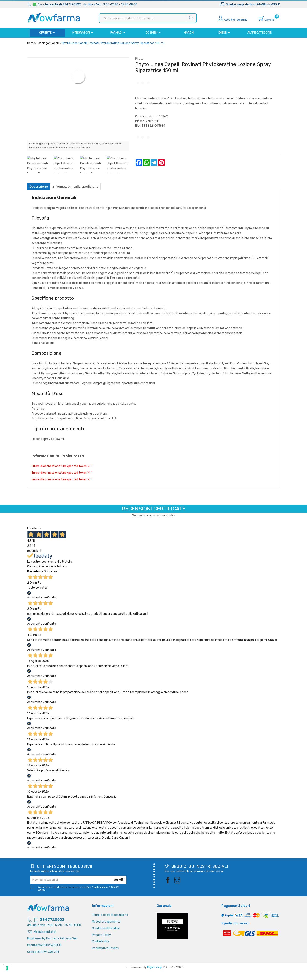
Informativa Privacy (105, 948)
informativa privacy (69, 887)
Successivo (51, 571)
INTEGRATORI (81, 32)
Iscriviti (118, 879)
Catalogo (43, 43)
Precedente (35, 571)
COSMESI (152, 32)
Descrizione (38, 186)
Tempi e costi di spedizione (110, 915)
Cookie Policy (101, 941)
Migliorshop (154, 967)
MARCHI (189, 32)
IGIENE (222, 32)
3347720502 (52, 919)
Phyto (139, 59)
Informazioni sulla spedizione (75, 186)
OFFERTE (45, 32)
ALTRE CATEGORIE (259, 32)
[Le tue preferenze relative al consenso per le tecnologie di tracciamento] (7, 968)
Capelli (54, 43)
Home (31, 43)
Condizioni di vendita (106, 928)
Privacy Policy (101, 935)
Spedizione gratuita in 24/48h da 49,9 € (252, 4)
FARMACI (116, 32)
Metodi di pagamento (106, 921)
